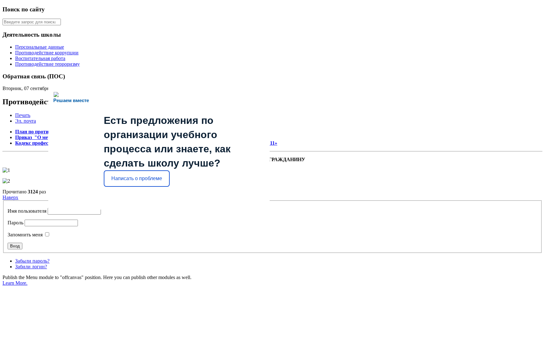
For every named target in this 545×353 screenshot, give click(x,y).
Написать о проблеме (136, 178)
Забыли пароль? (32, 261)
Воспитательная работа (40, 58)
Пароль (15, 222)
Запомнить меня (25, 234)
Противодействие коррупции (47, 52)
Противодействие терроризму (47, 64)
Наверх (10, 197)
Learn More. (15, 283)
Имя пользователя (27, 211)
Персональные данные (39, 47)
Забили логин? (31, 266)
